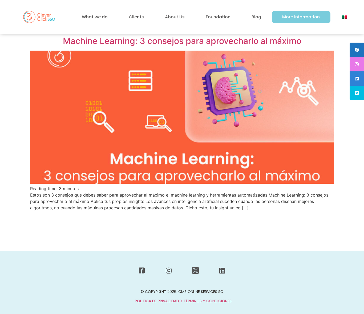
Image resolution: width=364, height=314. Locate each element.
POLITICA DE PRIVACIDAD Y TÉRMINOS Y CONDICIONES (183, 301)
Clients (136, 17)
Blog (256, 17)
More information (301, 17)
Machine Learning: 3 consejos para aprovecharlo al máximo (182, 41)
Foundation (218, 17)
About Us (175, 17)
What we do (95, 17)
